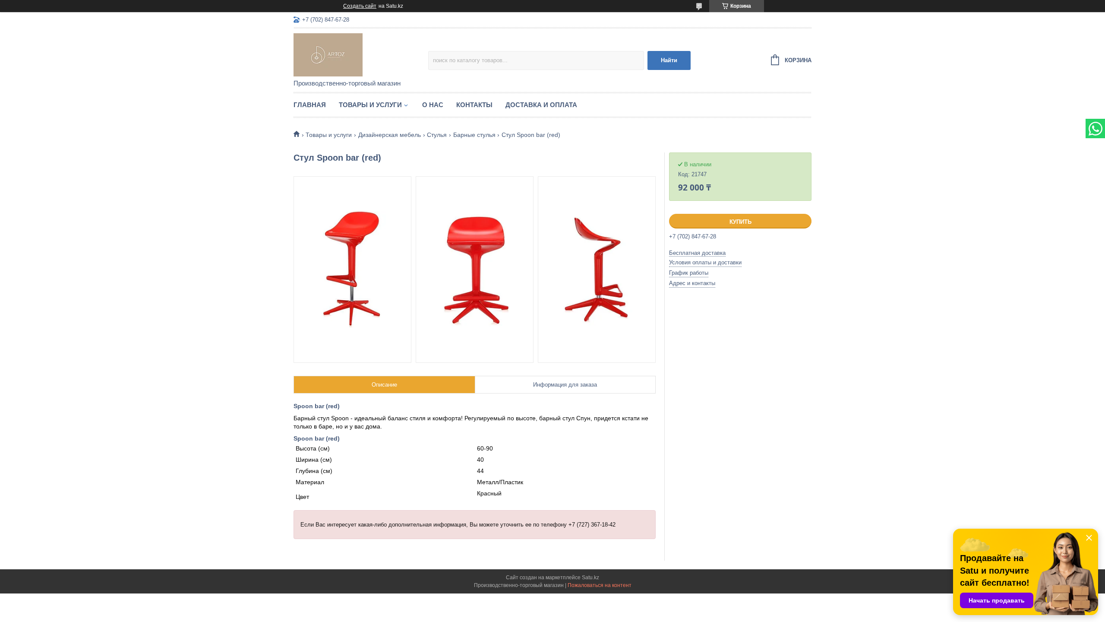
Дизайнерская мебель (389, 134)
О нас (432, 105)
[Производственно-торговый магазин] (361, 54)
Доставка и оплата (541, 105)
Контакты (474, 105)
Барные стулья (474, 134)
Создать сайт (359, 6)
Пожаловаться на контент (599, 585)
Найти (669, 60)
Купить (740, 222)
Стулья (437, 134)
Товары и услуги (370, 105)
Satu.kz (590, 577)
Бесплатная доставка (697, 253)
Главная (310, 105)
